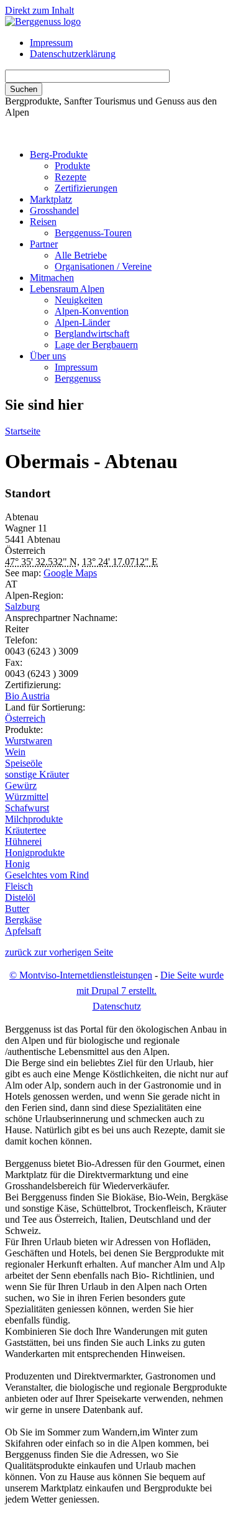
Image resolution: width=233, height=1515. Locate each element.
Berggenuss (78, 378)
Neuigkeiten (79, 300)
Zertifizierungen (86, 188)
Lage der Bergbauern (96, 344)
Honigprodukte (35, 852)
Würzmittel (26, 796)
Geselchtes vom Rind (47, 875)
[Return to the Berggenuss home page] (43, 21)
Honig (17, 864)
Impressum (51, 42)
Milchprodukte (34, 819)
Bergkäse (23, 919)
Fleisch (19, 886)
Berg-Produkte (59, 154)
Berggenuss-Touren (93, 233)
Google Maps (70, 573)
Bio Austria (27, 696)
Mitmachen (52, 277)
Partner (44, 244)
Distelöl (20, 897)
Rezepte (70, 177)
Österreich (25, 718)
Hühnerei (23, 841)
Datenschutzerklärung (73, 53)
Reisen (43, 221)
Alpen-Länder (82, 322)
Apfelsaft (23, 931)
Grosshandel (54, 210)
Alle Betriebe (81, 255)
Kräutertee (25, 830)
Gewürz (21, 785)
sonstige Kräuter (37, 774)
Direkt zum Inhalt (39, 10)
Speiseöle (23, 763)
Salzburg (22, 606)
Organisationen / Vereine (103, 266)
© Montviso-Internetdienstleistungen (80, 975)
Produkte (72, 165)
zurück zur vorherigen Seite (59, 952)
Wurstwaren (28, 740)
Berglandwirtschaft (92, 333)
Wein (15, 752)
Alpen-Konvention (92, 311)
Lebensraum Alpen (67, 288)
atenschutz (117, 1006)
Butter (17, 908)
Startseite (22, 431)
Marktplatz (51, 199)
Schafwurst (27, 808)
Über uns (48, 356)
